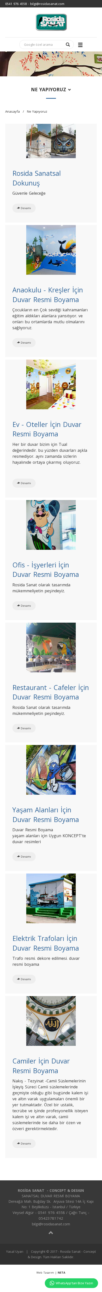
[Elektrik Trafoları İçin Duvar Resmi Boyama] (51, 897)
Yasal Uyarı (14, 1251)
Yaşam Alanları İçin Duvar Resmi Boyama (45, 814)
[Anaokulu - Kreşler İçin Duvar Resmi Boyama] (51, 249)
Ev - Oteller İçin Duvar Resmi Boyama (46, 429)
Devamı (26, 208)
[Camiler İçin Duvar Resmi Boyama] (51, 1020)
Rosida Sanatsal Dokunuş (36, 178)
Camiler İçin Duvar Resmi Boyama (41, 1065)
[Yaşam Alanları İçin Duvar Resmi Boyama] (51, 769)
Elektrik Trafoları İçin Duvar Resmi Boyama (45, 943)
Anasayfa (12, 111)
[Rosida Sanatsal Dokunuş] (51, 140)
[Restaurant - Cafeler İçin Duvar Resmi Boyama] (51, 646)
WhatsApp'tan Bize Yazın (74, 1283)
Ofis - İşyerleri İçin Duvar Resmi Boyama (45, 569)
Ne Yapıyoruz (37, 111)
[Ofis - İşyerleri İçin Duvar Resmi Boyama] (51, 524)
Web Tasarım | (50, 1272)
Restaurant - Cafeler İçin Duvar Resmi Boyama (50, 692)
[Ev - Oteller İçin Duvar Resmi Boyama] (51, 383)
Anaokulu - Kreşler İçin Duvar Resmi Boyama (47, 294)
